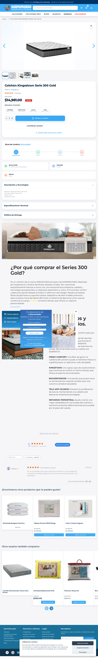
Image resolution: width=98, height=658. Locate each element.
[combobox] (55, 8)
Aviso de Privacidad (48, 634)
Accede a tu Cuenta (29, 634)
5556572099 (26, 639)
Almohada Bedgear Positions (14, 523)
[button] (91, 26)
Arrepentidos (46, 632)
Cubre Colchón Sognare (74, 523)
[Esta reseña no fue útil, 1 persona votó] (89, 481)
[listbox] (35, 110)
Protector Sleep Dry (71, 591)
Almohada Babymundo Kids (43, 591)
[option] (10, 110)
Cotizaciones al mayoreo (11, 640)
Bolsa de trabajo (9, 638)
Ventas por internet (29, 636)
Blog (5, 643)
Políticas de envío (47, 639)
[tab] (49, 185)
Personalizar (83, 652)
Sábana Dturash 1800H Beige (45, 523)
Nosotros (6, 632)
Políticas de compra (48, 636)
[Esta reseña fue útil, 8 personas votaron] (86, 481)
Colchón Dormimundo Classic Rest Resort (16, 591)
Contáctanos (27, 632)
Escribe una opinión (62, 445)
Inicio (4, 19)
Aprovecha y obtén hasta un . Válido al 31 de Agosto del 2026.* (49, 2)
